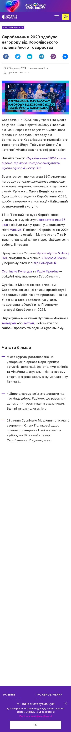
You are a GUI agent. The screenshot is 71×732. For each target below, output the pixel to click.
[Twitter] (18, 56)
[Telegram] (41, 56)
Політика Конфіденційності (35, 716)
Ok (35, 725)
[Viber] (53, 56)
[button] (56, 16)
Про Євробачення (49, 694)
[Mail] (29, 56)
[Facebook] (6, 56)
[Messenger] (65, 57)
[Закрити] (66, 704)
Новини (9, 694)
